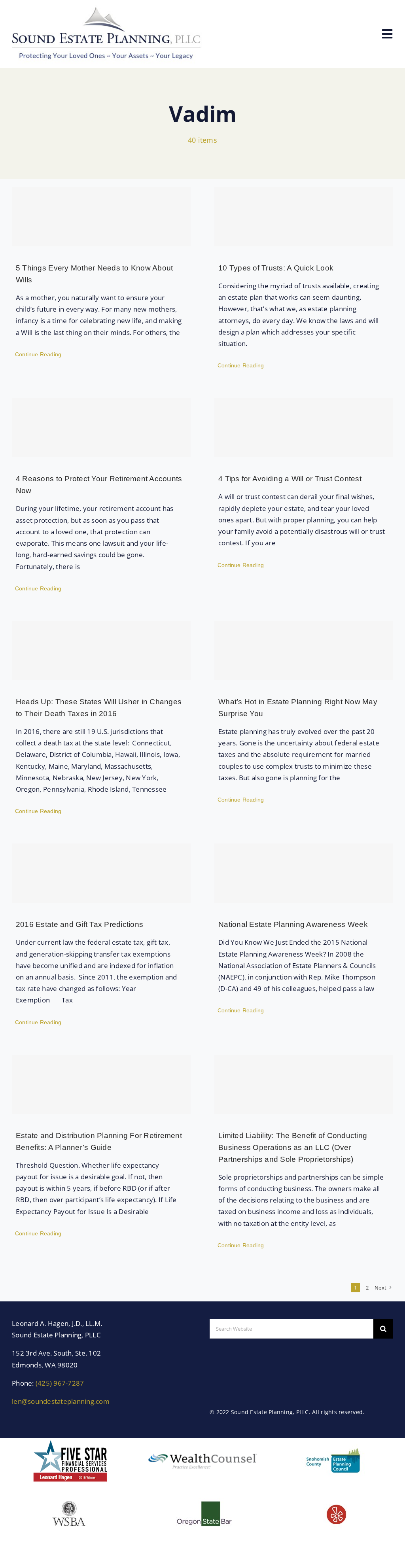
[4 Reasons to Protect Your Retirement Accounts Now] (101, 427)
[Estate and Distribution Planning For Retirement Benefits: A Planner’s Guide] (101, 1084)
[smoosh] (334, 1441)
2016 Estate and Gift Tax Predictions (79, 924)
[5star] (70, 1441)
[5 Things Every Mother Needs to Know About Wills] (101, 216)
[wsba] (70, 1495)
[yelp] (335, 1495)
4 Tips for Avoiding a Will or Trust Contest (289, 479)
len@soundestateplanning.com (61, 1401)
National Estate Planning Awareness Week (293, 924)
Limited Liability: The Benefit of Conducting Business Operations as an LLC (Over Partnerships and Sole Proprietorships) (292, 1147)
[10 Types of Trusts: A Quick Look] (303, 216)
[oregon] (202, 1495)
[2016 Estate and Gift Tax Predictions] (101, 873)
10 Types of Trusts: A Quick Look (275, 268)
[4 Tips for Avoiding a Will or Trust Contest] (303, 427)
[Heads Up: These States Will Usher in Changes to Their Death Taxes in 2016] (101, 650)
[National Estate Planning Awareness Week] (303, 873)
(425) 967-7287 (60, 1383)
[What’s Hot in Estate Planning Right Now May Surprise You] (303, 650)
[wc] (202, 1450)
